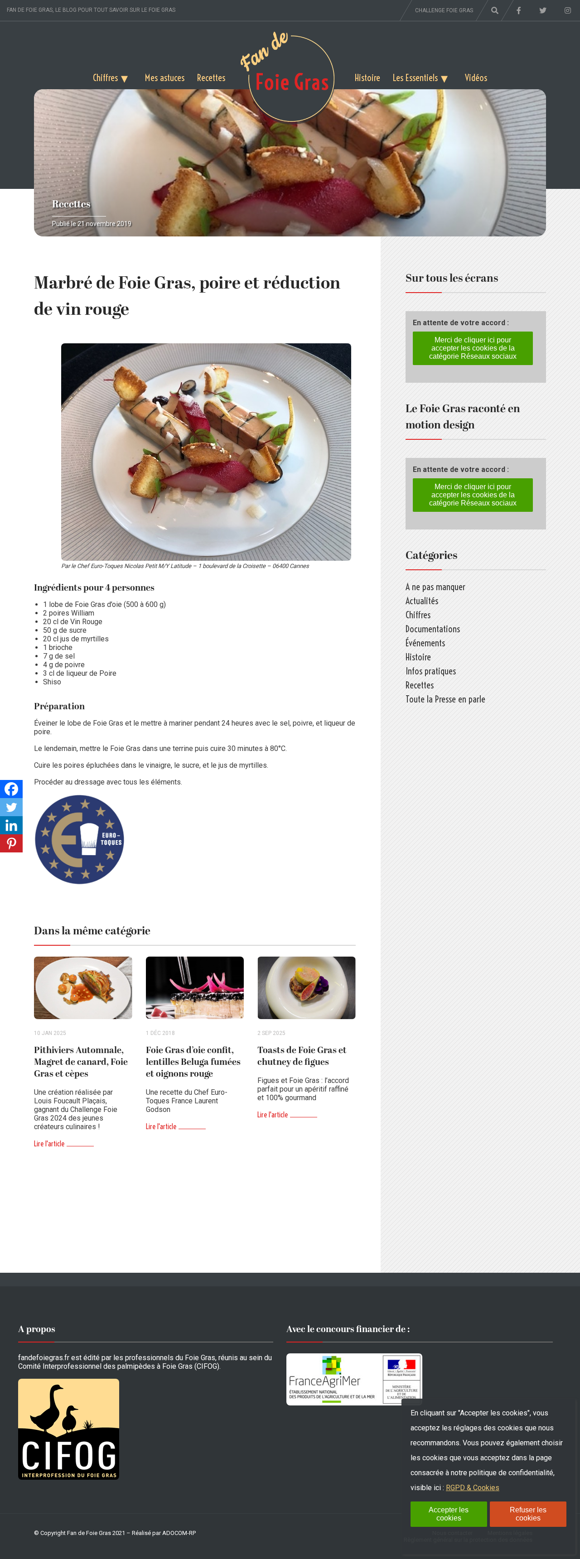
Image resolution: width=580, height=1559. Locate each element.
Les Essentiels (415, 77)
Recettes (211, 77)
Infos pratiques (431, 671)
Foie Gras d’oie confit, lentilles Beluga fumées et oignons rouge (193, 1062)
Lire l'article (49, 1143)
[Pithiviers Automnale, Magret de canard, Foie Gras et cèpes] (83, 988)
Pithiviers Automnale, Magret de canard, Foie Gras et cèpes (81, 1062)
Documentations (433, 629)
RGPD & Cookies (472, 1487)
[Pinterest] (11, 843)
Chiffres (105, 77)
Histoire (367, 77)
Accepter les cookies (449, 1514)
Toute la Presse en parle (445, 699)
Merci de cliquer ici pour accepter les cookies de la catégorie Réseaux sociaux (473, 348)
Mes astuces (164, 77)
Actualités (422, 600)
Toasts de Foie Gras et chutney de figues (302, 1056)
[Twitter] (11, 807)
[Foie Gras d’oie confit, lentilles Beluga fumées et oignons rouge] (195, 988)
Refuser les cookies (528, 1514)
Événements (425, 643)
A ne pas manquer (435, 586)
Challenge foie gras (444, 10)
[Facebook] (11, 789)
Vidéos (476, 77)
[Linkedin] (11, 825)
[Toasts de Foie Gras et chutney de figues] (306, 988)
